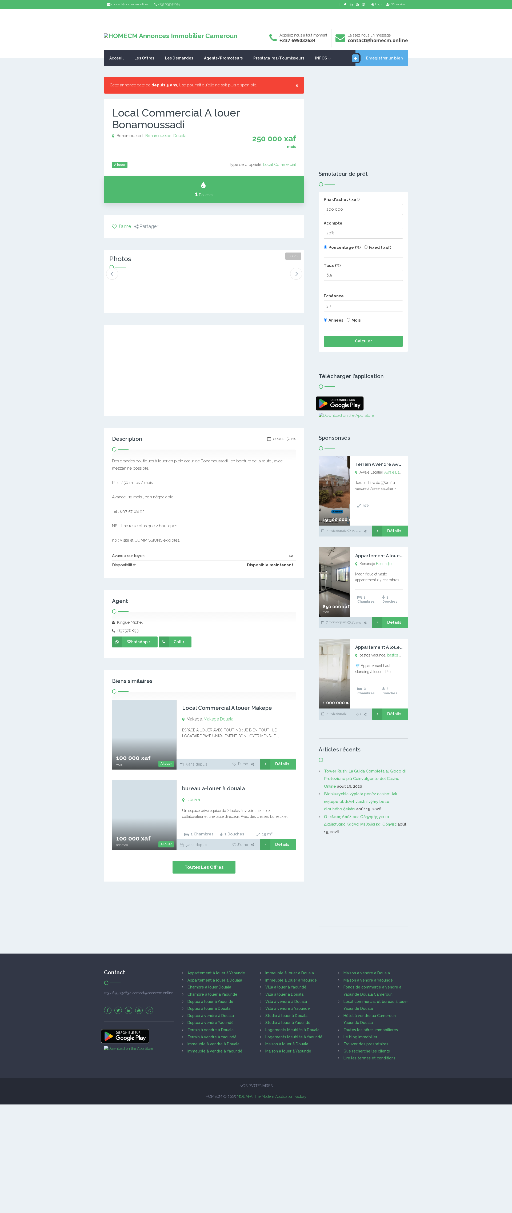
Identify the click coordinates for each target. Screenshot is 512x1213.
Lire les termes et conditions (369, 1058)
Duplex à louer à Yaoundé (210, 1001)
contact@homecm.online (129, 4)
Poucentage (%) (345, 247)
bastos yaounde (400, 655)
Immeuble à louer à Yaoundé (291, 980)
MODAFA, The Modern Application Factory (271, 1096)
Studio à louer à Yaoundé (287, 1022)
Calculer (363, 341)
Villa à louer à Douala (284, 994)
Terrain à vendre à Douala (210, 1030)
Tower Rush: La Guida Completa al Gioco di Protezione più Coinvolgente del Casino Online (365, 779)
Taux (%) (332, 265)
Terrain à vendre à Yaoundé (212, 1037)
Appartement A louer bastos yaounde (396, 647)
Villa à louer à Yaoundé (285, 987)
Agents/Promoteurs (223, 58)
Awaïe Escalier (396, 472)
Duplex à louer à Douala (208, 1008)
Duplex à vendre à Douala (210, 1016)
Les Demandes (179, 58)
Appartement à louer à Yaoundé (216, 973)
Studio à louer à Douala (286, 1016)
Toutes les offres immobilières (370, 1030)
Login (379, 4)
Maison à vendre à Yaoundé (368, 980)
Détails (282, 764)
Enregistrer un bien (384, 58)
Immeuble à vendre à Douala (213, 1044)
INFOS (321, 58)
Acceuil (116, 58)
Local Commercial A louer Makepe (227, 708)
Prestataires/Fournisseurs (278, 58)
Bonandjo (383, 564)
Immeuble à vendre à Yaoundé (214, 1051)
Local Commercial (279, 164)
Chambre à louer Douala (209, 987)
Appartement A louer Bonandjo (389, 555)
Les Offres (144, 58)
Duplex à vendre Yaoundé (210, 1022)
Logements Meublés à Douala (292, 1030)
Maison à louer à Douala (286, 1044)
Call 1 (179, 641)
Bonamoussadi (158, 135)
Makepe (211, 719)
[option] (127, 281)
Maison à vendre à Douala (366, 973)
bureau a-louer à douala (213, 788)
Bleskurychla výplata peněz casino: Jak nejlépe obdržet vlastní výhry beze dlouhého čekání (360, 801)
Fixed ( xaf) (380, 247)
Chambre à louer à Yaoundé (212, 994)
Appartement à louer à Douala (214, 980)
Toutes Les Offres (204, 867)
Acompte (333, 223)
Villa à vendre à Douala (286, 1001)
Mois (356, 320)
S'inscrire (398, 4)
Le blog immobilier (360, 1037)
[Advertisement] (256, 17)
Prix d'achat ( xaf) (342, 199)
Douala (179, 135)
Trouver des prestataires (365, 1044)
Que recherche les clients (366, 1051)
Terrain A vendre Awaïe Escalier (389, 464)
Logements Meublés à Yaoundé (293, 1037)
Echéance (334, 296)
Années (336, 320)
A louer (166, 764)
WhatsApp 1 (139, 641)
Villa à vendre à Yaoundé (287, 1008)
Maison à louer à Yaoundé (288, 1051)
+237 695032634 (169, 4)
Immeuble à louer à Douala (289, 973)
